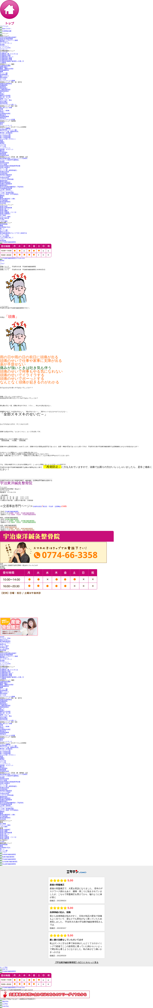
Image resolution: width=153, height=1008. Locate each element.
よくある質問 (4, 236)
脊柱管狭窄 (3, 77)
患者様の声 (3, 647)
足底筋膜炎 (3, 152)
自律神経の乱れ (5, 227)
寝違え (2, 94)
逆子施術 (3, 215)
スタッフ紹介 (4, 234)
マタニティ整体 (5, 216)
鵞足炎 (2, 151)
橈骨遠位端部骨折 (6, 175)
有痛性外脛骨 (4, 172)
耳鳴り (2, 112)
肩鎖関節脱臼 (4, 91)
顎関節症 (3, 118)
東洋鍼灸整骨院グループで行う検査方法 (13, 233)
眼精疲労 (3, 115)
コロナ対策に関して (6, 237)
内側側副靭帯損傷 (6, 188)
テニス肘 (3, 146)
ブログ (2, 239)
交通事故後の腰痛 (6, 58)
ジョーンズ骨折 (5, 176)
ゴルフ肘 (3, 145)
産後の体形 (3, 206)
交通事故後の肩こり (6, 57)
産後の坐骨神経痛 (6, 208)
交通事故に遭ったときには (9, 54)
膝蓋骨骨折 (3, 181)
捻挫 (1, 140)
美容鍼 (2, 45)
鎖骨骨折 (3, 86)
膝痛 (1, 197)
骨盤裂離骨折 (4, 70)
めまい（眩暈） (5, 110)
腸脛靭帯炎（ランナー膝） (9, 130)
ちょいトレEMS (5, 48)
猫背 (1, 124)
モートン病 (3, 169)
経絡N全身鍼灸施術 (6, 39)
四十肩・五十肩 (5, 97)
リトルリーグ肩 (5, 134)
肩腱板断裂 (3, 85)
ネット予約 (3, 967)
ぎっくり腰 (3, 230)
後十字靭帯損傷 (6, 137)
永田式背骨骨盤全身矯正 (8, 37)
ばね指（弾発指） (6, 190)
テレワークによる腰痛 (7, 80)
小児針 (2, 219)
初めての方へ (4, 231)
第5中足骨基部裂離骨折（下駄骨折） (12, 187)
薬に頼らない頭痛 (6, 107)
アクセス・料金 (5, 638)
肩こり (2, 92)
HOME (2, 260)
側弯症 (2, 122)
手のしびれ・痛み (6, 100)
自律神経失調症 (5, 113)
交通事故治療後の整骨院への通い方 (12, 61)
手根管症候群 (4, 178)
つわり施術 (3, 221)
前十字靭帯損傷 (5, 136)
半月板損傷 (3, 200)
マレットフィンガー (6, 191)
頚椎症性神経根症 (6, 83)
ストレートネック (6, 125)
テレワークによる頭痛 (7, 119)
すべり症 (3, 79)
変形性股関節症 (5, 182)
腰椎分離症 (3, 67)
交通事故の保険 (5, 55)
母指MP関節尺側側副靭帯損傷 (10, 166)
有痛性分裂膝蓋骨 (6, 184)
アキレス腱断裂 (5, 128)
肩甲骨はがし (4, 42)
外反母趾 (3, 203)
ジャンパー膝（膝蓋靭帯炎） (9, 131)
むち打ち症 (3, 52)
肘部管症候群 (4, 163)
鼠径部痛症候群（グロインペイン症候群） (14, 158)
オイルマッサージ (6, 43)
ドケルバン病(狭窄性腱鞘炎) (9, 160)
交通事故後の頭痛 (6, 60)
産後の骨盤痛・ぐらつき (8, 212)
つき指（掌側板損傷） (7, 193)
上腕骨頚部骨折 (5, 89)
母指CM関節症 (5, 167)
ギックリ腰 (3, 73)
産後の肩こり (4, 209)
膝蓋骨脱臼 (3, 185)
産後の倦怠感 (4, 218)
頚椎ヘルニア (4, 98)
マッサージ (3, 49)
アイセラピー (4, 46)
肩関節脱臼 (3, 88)
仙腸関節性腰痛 (5, 66)
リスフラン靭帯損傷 (6, 179)
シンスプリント (5, 148)
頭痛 (1, 109)
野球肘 (2, 143)
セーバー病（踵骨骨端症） (9, 170)
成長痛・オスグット (6, 149)
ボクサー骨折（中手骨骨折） (9, 194)
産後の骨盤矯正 (5, 213)
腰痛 (1, 71)
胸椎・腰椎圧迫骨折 (6, 69)
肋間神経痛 (3, 103)
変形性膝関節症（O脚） (8, 199)
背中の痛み (3, 101)
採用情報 (3, 240)
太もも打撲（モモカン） (8, 139)
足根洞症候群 (4, 155)
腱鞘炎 (2, 196)
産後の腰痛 (3, 210)
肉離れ (2, 142)
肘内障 (2, 161)
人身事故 (3, 63)
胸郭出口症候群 (5, 95)
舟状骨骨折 (3, 173)
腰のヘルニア (4, 76)
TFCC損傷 (3, 164)
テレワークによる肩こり (8, 104)
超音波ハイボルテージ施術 (9, 40)
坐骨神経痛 (3, 74)
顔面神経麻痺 (4, 116)
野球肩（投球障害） (6, 133)
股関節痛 (3, 154)
